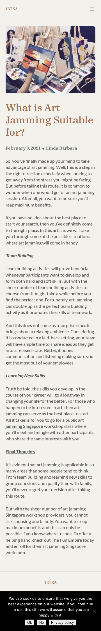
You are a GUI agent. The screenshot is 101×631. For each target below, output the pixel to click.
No (41, 622)
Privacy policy (62, 622)
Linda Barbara (61, 148)
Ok (29, 622)
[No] (94, 611)
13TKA (12, 8)
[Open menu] (92, 9)
